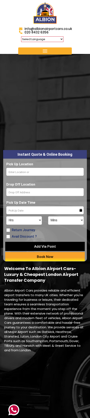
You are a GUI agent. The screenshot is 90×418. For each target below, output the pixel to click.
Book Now (45, 257)
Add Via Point (45, 246)
